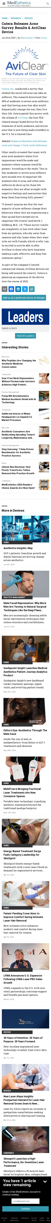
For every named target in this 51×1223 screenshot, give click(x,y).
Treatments (6, 374)
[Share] (11, 289)
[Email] (4, 289)
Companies (6, 410)
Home (5, 18)
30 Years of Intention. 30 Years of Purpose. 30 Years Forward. (23, 1039)
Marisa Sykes (27, 38)
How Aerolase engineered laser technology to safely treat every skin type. (25, 1050)
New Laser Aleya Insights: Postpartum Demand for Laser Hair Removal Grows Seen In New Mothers (24, 1100)
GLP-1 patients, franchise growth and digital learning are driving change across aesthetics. (25, 557)
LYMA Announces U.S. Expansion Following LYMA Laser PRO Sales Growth (23, 979)
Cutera (44, 38)
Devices (29, 18)
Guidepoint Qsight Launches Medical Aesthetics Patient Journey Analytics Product (25, 672)
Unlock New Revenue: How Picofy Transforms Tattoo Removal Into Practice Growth (18, 470)
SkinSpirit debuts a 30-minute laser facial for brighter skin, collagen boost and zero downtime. (25, 1174)
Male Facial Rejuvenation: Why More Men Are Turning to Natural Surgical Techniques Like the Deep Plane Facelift (25, 607)
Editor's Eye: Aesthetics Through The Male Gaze (25, 732)
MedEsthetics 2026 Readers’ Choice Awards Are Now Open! (18, 486)
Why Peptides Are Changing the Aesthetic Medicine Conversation (19, 363)
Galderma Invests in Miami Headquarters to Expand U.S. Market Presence (17, 416)
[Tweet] (25, 289)
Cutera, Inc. (8, 88)
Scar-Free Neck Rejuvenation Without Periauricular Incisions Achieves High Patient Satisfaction (18, 381)
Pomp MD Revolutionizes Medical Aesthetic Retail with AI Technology (19, 399)
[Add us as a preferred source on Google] (32, 289)
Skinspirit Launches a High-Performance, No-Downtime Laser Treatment (24, 1162)
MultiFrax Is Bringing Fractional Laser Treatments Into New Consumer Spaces (22, 792)
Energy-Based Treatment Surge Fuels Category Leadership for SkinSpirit (22, 855)
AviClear (23, 117)
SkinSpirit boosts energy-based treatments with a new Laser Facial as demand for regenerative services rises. (25, 867)
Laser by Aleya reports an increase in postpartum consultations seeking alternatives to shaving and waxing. (25, 1112)
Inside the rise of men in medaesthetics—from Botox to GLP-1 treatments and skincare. (24, 742)
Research (16, 18)
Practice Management (10, 392)
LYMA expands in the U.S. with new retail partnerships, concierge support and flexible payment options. (25, 991)
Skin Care (5, 357)
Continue (25, 1208)
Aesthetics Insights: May (18, 548)
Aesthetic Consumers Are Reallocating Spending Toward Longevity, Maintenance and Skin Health (18, 435)
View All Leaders (25, 335)
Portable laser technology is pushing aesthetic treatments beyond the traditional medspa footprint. (25, 805)
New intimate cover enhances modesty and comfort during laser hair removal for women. (23, 929)
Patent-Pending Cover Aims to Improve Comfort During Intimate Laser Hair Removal (23, 917)
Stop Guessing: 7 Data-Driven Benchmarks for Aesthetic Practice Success (18, 452)
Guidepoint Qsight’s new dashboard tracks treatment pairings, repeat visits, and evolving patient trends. (24, 684)
